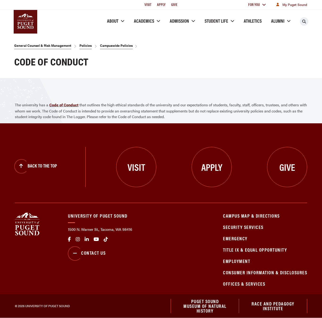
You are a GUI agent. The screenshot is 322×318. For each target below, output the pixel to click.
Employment (236, 261)
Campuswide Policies (116, 45)
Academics (144, 20)
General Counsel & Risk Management (42, 45)
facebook (69, 239)
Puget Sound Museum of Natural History (205, 306)
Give (174, 4)
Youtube (96, 239)
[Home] (27, 223)
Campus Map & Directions (251, 215)
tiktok (106, 239)
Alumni (278, 20)
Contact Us (93, 252)
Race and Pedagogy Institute (273, 306)
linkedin (87, 239)
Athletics (253, 20)
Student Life (216, 20)
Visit (147, 4)
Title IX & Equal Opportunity (255, 249)
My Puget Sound (294, 4)
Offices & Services (244, 283)
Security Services (243, 226)
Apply (161, 4)
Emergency (235, 238)
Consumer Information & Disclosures (265, 272)
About (112, 20)
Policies (85, 45)
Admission (179, 20)
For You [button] (254, 4)
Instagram (78, 239)
